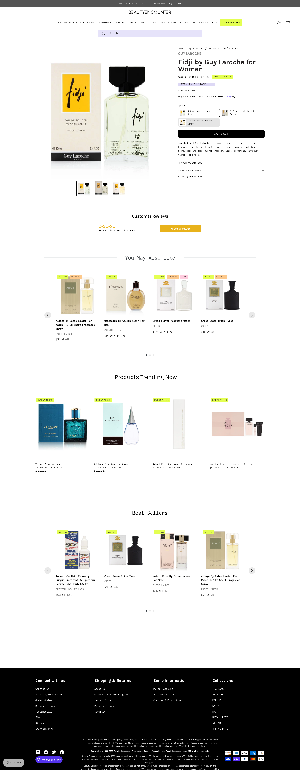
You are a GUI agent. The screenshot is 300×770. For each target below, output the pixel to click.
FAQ (37, 717)
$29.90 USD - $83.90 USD (49, 467)
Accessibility (44, 728)
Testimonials (43, 711)
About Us (100, 688)
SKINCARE (218, 694)
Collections (222, 680)
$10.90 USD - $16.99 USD (108, 467)
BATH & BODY (220, 717)
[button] (88, 22)
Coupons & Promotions (167, 700)
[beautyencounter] (150, 12)
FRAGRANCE (218, 688)
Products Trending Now (146, 377)
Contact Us (42, 688)
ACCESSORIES (220, 728)
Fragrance (192, 48)
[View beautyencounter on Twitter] (54, 752)
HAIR (215, 711)
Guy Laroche (189, 54)
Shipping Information (49, 694)
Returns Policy (45, 706)
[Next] (252, 315)
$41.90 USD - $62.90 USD (224, 467)
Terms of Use (102, 700)
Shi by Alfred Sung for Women (111, 464)
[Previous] (47, 315)
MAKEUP (216, 700)
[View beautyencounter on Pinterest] (62, 752)
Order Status (43, 700)
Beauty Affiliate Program (111, 694)
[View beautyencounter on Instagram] (38, 752)
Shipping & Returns (112, 680)
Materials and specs (189, 170)
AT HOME (217, 723)
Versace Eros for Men (47, 464)
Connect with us (50, 680)
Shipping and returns (190, 176)
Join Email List (163, 694)
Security (100, 711)
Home (180, 48)
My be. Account (163, 688)
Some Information (170, 680)
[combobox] (150, 33)
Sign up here (175, 3)
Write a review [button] (180, 228)
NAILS (215, 706)
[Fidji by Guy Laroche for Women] (84, 188)
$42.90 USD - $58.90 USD (166, 467)
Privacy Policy (104, 706)
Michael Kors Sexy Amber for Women (172, 464)
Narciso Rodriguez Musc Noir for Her (231, 464)
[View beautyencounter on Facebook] (46, 752)
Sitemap (40, 723)
